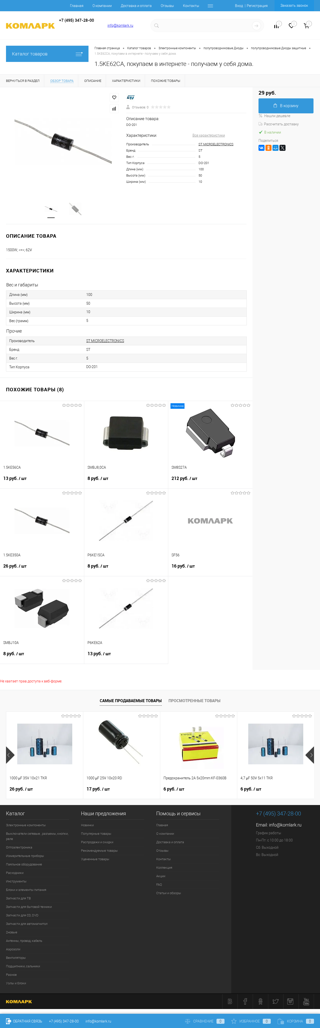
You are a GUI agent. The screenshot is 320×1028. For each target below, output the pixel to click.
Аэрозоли (13, 949)
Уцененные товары (95, 859)
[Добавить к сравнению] (114, 108)
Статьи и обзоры (168, 893)
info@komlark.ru (120, 25)
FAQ (159, 884)
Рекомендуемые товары (99, 850)
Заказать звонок (294, 5)
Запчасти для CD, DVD (22, 915)
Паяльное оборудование (24, 864)
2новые (11, 932)
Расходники (15, 873)
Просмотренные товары (194, 700)
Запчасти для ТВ (18, 898)
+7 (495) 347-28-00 (64, 1021)
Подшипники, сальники (23, 966)
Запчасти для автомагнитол (27, 924)
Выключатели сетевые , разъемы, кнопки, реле (37, 836)
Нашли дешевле (277, 116)
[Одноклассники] (269, 148)
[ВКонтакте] (261, 148)
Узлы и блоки (16, 983)
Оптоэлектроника (19, 847)
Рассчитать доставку (281, 124)
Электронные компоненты (26, 825)
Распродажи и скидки (97, 842)
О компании (102, 6)
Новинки (87, 825)
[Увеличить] (63, 141)
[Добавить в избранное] (114, 97)
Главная (77, 6)
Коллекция (164, 867)
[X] (283, 148)
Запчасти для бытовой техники (29, 907)
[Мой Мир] (275, 148)
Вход (239, 6)
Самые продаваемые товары (131, 700)
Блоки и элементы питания (26, 890)
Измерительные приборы (25, 856)
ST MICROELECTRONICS (216, 144)
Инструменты (16, 881)
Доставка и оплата (136, 6)
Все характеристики (208, 135)
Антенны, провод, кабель (24, 941)
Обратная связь (27, 1021)
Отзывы (167, 6)
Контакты (191, 6)
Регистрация (257, 6)
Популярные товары (96, 833)
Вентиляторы (16, 958)
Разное (11, 975)
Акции (160, 876)
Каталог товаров (30, 53)
